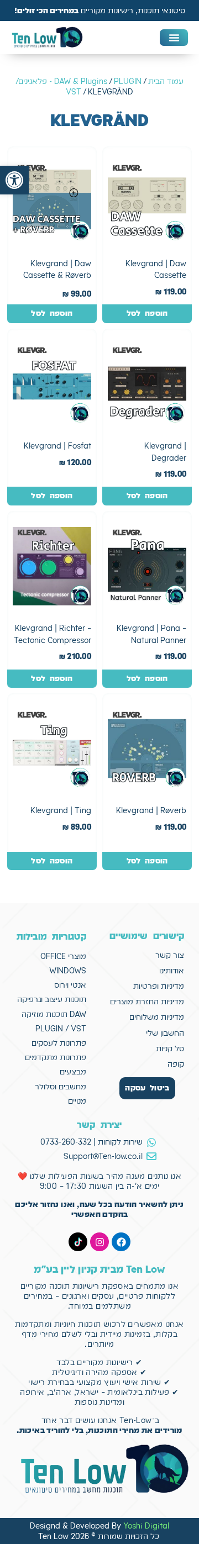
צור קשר (169, 955)
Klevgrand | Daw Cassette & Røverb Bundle (57, 275)
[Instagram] (99, 1241)
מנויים (77, 1101)
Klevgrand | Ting (60, 810)
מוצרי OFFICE (63, 956)
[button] (14, 180)
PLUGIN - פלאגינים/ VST (78, 86)
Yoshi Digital (146, 1526)
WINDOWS (67, 971)
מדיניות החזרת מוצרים (147, 1002)
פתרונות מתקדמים (55, 1057)
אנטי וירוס (70, 985)
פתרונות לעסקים (59, 1043)
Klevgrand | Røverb (151, 810)
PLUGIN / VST (60, 1029)
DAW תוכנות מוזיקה (54, 1014)
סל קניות (170, 1048)
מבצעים (73, 1072)
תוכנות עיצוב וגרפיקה (51, 999)
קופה (175, 1064)
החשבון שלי (165, 1033)
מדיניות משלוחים (156, 1017)
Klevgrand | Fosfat (57, 446)
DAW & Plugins (80, 81)
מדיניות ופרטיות (158, 986)
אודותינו (171, 971)
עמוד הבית (166, 81)
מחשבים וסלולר (60, 1087)
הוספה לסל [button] (147, 313)
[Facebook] (121, 1241)
